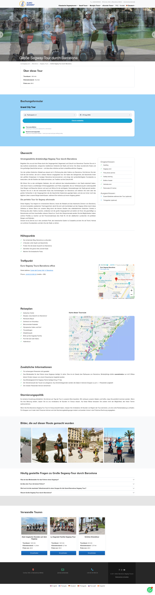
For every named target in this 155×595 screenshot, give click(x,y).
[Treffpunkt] (116, 282)
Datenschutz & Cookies (122, 577)
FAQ (116, 5)
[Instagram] (121, 570)
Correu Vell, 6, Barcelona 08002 (113, 2)
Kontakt (122, 5)
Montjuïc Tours (95, 5)
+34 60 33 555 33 (31, 274)
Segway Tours (44, 64)
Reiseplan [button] (26, 308)
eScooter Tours (107, 5)
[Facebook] (119, 570)
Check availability (77, 120)
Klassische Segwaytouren (67, 5)
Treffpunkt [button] (26, 260)
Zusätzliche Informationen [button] (36, 367)
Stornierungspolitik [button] (32, 395)
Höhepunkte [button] (27, 235)
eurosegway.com (25, 64)
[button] (149, 589)
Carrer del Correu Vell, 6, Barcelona (41, 270)
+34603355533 (96, 2)
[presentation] (22, 445)
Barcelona (35, 64)
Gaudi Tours (83, 5)
